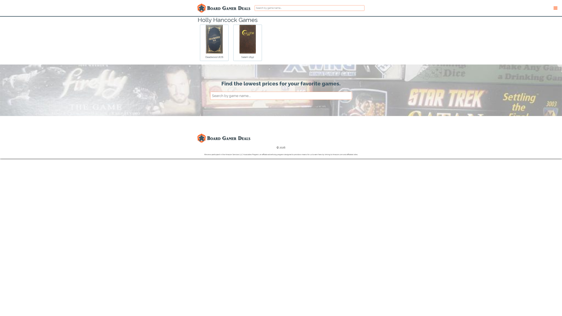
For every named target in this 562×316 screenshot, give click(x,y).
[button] (555, 7)
